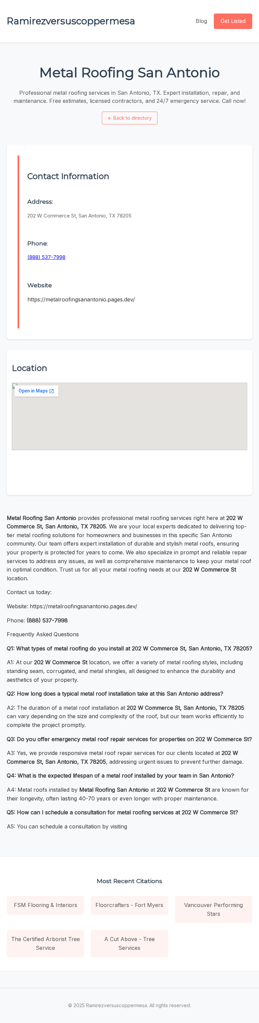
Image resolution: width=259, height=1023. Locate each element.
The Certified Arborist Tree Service (45, 943)
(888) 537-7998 (46, 257)
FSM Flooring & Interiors (45, 905)
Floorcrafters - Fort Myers (129, 905)
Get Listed (233, 21)
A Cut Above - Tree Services (129, 943)
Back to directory (130, 118)
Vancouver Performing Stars (213, 909)
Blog (201, 21)
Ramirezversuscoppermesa (71, 21)
